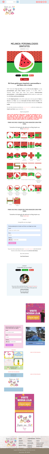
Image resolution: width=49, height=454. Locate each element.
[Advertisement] (13, 25)
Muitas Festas (22, 445)
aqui (24, 109)
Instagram (39, 2)
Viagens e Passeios (29, 446)
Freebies (29, 441)
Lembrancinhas (31, 438)
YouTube (43, 2)
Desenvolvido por (24, 452)
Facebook (37, 2)
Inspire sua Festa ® (9, 10)
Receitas (38, 438)
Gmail (32, 75)
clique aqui (26, 128)
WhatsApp (26, 75)
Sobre (20, 438)
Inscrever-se (12, 242)
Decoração (30, 443)
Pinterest (41, 2)
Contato (21, 443)
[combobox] (10, 240)
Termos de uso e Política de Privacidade (40, 444)
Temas (27, 49)
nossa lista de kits (27, 107)
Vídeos (38, 441)
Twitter (46, 2)
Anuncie (21, 441)
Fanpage (26, 249)
